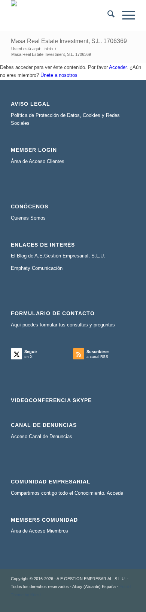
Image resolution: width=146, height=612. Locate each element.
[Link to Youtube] (118, 602)
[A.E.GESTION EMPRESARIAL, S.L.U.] (60, 15)
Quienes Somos (28, 218)
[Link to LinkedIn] (95, 602)
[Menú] (125, 15)
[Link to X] (84, 602)
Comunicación (47, 268)
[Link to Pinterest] (129, 602)
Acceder (118, 67)
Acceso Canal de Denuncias (41, 436)
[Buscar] (107, 15)
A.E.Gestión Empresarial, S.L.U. (69, 256)
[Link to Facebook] (107, 602)
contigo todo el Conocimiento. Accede (82, 493)
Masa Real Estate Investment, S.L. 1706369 (69, 41)
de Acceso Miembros (45, 531)
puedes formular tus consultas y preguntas (68, 325)
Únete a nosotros (58, 75)
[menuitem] (107, 15)
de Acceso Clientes (43, 161)
